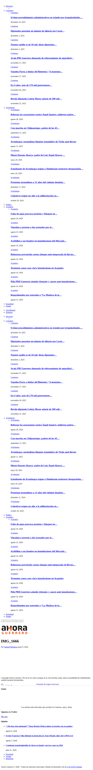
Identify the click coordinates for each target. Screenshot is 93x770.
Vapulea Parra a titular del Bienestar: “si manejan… (37, 71)
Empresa (9, 312)
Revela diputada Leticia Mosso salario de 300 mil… (36, 98)
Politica (9, 205)
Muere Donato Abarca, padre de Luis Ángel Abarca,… (38, 155)
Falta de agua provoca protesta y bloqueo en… (34, 213)
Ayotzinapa (10, 108)
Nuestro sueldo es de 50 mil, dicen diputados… (34, 44)
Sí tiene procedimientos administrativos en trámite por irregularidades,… (47, 17)
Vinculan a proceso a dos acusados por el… (32, 227)
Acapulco (9, 207)
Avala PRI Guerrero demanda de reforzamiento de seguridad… (42, 58)
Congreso (9, 10)
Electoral (9, 6)
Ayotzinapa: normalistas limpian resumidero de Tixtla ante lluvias (43, 141)
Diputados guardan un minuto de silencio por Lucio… (38, 31)
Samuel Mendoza (10, 647)
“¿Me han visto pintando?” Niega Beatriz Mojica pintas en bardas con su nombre (39, 726)
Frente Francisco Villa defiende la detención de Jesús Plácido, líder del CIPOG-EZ (39, 736)
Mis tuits (4, 717)
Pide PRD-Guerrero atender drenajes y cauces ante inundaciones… (44, 281)
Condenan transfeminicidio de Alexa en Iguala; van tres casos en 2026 (34, 745)
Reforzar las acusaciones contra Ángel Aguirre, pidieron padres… (43, 114)
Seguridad (10, 304)
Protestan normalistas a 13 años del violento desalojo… (38, 182)
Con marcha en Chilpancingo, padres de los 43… (35, 128)
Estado (8, 306)
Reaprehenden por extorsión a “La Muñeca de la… (36, 295)
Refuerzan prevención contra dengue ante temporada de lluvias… (43, 254)
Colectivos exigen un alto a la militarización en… (35, 195)
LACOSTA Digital (74, 767)
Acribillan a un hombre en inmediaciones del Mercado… (39, 241)
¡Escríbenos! (10, 310)
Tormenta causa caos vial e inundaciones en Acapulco (37, 268)
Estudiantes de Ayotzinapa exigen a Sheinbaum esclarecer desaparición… (47, 168)
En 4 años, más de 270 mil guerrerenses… (31, 85)
